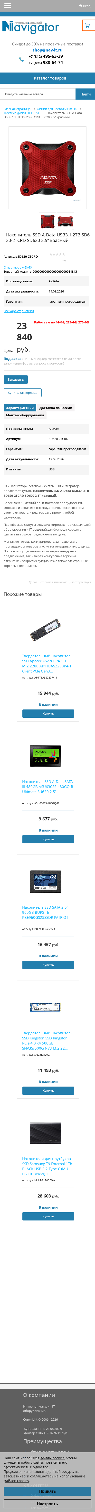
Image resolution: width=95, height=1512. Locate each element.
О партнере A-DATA (18, 267)
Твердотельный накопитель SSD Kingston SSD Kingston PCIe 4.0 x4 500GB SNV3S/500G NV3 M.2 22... (47, 1040)
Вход (86, 6)
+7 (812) (46, 56)
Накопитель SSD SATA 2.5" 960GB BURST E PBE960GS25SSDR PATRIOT (45, 912)
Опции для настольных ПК (57, 109)
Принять (47, 1491)
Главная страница (17, 109)
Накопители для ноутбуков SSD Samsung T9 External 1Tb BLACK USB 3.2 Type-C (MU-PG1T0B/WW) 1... (47, 1166)
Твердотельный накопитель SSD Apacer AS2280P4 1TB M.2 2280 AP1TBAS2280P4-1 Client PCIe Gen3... (47, 663)
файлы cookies (52, 1458)
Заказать (16, 379)
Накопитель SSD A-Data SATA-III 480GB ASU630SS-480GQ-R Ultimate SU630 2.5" (48, 786)
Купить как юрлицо (23, 392)
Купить (48, 713)
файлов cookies (16, 1480)
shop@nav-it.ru (48, 50)
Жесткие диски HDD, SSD (22, 113)
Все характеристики (19, 311)
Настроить (47, 1504)
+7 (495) (46, 62)
